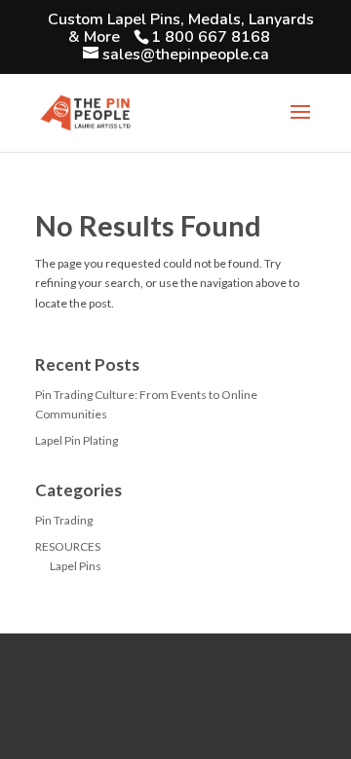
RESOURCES (67, 546)
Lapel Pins (75, 566)
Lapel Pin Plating (76, 440)
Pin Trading (64, 520)
